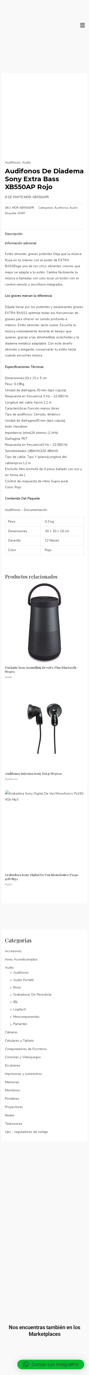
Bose (17, 987)
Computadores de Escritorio (26, 1049)
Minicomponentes (26, 1016)
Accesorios (13, 951)
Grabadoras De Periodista (32, 994)
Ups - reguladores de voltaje (26, 1132)
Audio (9, 967)
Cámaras (11, 1032)
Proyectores (14, 1107)
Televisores (13, 1123)
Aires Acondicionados (21, 959)
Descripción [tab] (14, 234)
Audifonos (21, 972)
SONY (21, 213)
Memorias (12, 1082)
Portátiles (12, 1098)
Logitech (19, 1009)
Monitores (12, 1090)
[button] (83, 25)
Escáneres (12, 1065)
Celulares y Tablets (19, 1040)
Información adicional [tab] (20, 243)
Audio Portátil (23, 980)
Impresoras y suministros (23, 1074)
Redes (9, 1115)
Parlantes (20, 1024)
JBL (15, 1002)
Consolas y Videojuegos (23, 1057)
